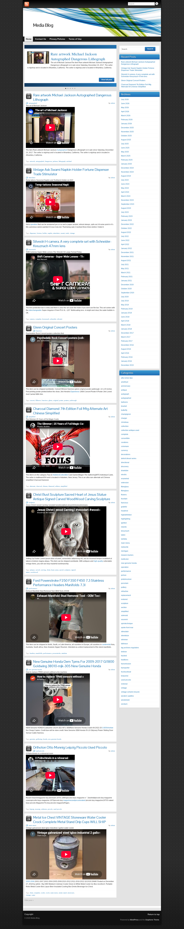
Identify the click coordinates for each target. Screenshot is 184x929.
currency (124, 450)
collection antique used (130, 430)
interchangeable (35, 310)
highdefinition (126, 515)
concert (32, 400)
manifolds (39, 653)
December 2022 (127, 224)
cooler (43, 893)
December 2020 (127, 285)
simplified (32, 416)
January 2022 (126, 248)
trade (67, 233)
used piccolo (40, 751)
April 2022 (125, 244)
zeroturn (124, 704)
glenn (50, 400)
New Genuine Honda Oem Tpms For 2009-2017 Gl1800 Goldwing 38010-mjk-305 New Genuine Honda (73, 663)
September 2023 (127, 204)
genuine (32, 739)
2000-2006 (30, 881)
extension (125, 483)
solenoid (124, 615)
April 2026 (125, 112)
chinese (45, 486)
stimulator (32, 177)
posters (66, 400)
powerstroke (56, 653)
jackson (55, 161)
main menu (32, 825)
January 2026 (126, 124)
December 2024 (127, 168)
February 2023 (127, 216)
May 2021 (125, 269)
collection (125, 426)
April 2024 (125, 192)
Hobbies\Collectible (60, 475)
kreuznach (32, 249)
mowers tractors (127, 555)
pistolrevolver (126, 579)
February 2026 (127, 120)
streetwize (125, 636)
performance (33, 588)
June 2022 (125, 240)
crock (48, 893)
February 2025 (127, 160)
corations (124, 442)
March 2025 (125, 156)
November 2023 (127, 200)
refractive (124, 591)
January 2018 (126, 329)
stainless (64, 653)
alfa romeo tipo (127, 378)
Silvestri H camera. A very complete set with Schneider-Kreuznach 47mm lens (138, 75)
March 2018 (125, 325)
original (55, 400)
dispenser (33, 233)
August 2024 (126, 176)
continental (106, 644)
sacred (61, 570)
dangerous (48, 161)
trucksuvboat (126, 672)
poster (61, 400)
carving (43, 570)
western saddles (127, 696)
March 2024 (125, 196)
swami (63, 233)
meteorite (124, 547)
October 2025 (126, 136)
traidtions (124, 660)
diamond (51, 486)
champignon (126, 414)
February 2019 (127, 309)
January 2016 (126, 361)
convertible (125, 438)
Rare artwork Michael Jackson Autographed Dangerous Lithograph (78, 56)
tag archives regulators (130, 648)
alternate (32, 486)
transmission (126, 664)
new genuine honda (35, 669)
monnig (37, 809)
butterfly (124, 410)
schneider (53, 319)
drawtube (124, 471)
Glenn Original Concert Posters (55, 327)
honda (45, 739)
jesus (57, 570)
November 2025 (127, 132)
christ (48, 570)
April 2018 (125, 321)
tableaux (124, 644)
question (34, 224)
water (33, 895)
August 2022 (126, 232)
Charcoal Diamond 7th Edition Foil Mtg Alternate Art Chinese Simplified (136, 86)
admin (113, 103)
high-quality (98, 561)
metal (60, 893)
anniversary (125, 386)
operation (125, 567)
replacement (126, 595)
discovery (125, 467)
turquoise (124, 676)
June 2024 (125, 184)
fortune (39, 233)
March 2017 (125, 337)
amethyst (124, 382)
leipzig (32, 809)
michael (69, 161)
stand (65, 893)
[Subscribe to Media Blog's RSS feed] (26, 4)
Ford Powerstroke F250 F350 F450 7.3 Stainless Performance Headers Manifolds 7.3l (68, 582)
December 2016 (127, 345)
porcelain (124, 583)
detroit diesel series (128, 458)
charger (124, 418)
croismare (125, 446)
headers (32, 653)
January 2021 (126, 281)
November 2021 (127, 256)
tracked (124, 656)
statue (28, 572)
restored (124, 599)
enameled (125, 479)
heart (52, 570)
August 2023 (126, 208)
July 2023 (125, 212)
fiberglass (125, 487)
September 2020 (127, 293)
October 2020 (126, 289)
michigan (124, 551)
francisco (39, 331)
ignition (124, 523)
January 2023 (126, 220)
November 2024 (127, 172)
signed (73, 570)
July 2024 (125, 180)
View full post (106, 80)
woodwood (34, 572)
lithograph (62, 161)
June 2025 (125, 148)
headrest (124, 511)
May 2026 (125, 108)
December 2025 (127, 128)
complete (38, 319)
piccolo (50, 809)
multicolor (125, 559)
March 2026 (125, 116)
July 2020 (125, 297)
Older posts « (29, 900)
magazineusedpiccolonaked (74, 800)
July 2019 (125, 301)
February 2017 (127, 341)
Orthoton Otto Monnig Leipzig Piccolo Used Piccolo (70, 747)
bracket (124, 406)
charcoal (39, 486)
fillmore (38, 400)
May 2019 (125, 305)
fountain (124, 499)
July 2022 (125, 236)
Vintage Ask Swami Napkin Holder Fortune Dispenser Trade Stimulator (137, 69)
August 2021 (126, 260)
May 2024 (125, 188)
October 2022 (126, 228)
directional (125, 462)
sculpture (32, 502)
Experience (75, 392)
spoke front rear (127, 628)
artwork (32, 161)
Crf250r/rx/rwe (107, 728)
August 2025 (126, 140)
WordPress (134, 920)
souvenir (124, 619)
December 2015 (127, 365)
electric (124, 475)
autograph (125, 394)
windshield (125, 700)
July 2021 (125, 265)
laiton (123, 535)
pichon (123, 575)
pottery (123, 587)
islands (124, 527)
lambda (124, 539)
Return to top (154, 914)
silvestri (59, 319)
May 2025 (125, 152)
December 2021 (127, 252)
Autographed (62, 150)
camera (32, 319)
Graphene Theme (152, 920)
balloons (124, 402)
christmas (125, 422)
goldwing (39, 739)
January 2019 (126, 313)
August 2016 (126, 349)
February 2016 (127, 357)
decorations (125, 454)
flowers (124, 495)
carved (38, 570)
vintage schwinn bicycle (130, 692)
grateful (124, 507)
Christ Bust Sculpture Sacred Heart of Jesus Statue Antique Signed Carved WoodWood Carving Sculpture (71, 496)
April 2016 (125, 353)
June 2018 (125, 317)
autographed (33, 103)
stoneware (71, 893)
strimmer (124, 640)
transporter (125, 668)
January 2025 (126, 164)
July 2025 (125, 144)
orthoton (44, 809)
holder (45, 233)
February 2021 (127, 277)
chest (31, 893)
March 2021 (125, 273)
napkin (50, 233)
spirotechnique (127, 623)
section (124, 607)
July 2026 (125, 99)
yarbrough (73, 400)
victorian (124, 684)
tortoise (124, 652)
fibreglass (125, 491)
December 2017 (127, 333)
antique (32, 570)
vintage (72, 233)
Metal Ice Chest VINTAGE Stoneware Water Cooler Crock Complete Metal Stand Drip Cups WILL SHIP (69, 819)
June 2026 (125, 104)
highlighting (125, 519)
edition (57, 486)
